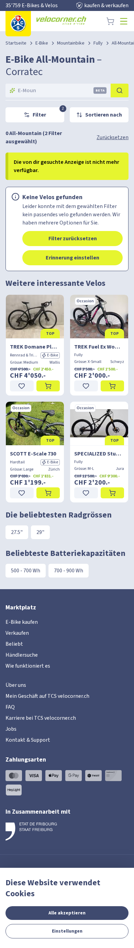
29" (40, 532)
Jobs (10, 729)
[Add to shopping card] (48, 385)
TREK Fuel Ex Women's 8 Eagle (99, 347)
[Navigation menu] (124, 21)
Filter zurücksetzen (72, 238)
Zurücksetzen (113, 137)
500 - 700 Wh (25, 570)
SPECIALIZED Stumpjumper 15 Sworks (99, 454)
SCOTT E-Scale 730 (33, 454)
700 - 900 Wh (68, 570)
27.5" (17, 532)
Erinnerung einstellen (72, 258)
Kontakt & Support (27, 740)
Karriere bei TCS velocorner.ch (40, 718)
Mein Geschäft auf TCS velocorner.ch (47, 696)
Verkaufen (17, 633)
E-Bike (41, 43)
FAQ (10, 707)
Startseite (15, 43)
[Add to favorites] (22, 385)
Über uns (15, 685)
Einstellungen (67, 931)
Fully (98, 43)
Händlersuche (21, 655)
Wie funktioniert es (27, 666)
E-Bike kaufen (21, 622)
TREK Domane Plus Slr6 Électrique (35, 347)
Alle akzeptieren (67, 913)
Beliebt (14, 644)
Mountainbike (71, 43)
